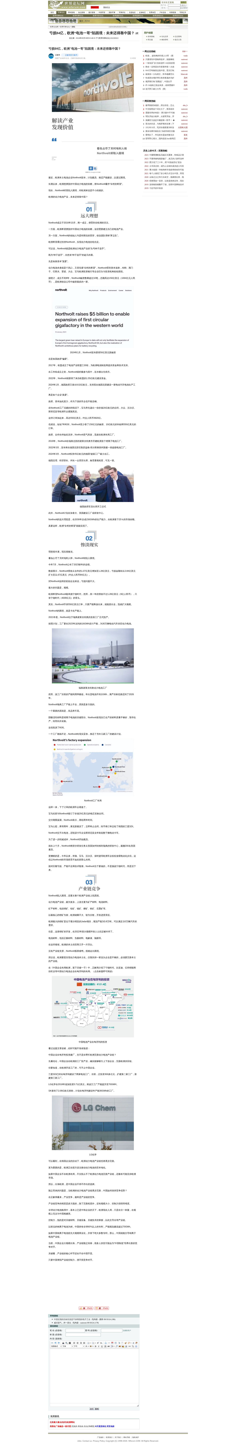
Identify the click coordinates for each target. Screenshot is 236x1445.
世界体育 (152, 12)
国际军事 (112, 12)
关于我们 (118, 1437)
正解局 (57, 55)
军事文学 (183, 12)
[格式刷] (125, 1343)
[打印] (63, 1343)
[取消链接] (132, 1346)
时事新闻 (172, 12)
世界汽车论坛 (98, 16)
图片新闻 (91, 12)
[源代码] (52, 1343)
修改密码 (164, 40)
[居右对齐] (80, 1343)
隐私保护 (135, 1437)
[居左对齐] (74, 1343)
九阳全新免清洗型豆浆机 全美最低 (95, 27)
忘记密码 (178, 36)
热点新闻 (81, 12)
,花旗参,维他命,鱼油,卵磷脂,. (82, 1426)
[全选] (133, 1343)
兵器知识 (132, 12)
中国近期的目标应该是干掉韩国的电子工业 (72, 1319)
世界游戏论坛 (158, 16)
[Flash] (126, 1346)
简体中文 (95, 7)
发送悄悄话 (114, 38)
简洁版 (150, 40)
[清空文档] (122, 1343)
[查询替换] (69, 1343)
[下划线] (102, 1346)
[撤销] (55, 1343)
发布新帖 (151, 36)
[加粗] (95, 1346)
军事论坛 (61, 12)
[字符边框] (105, 1346)
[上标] (97, 1343)
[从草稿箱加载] (136, 1343)
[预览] (66, 1343)
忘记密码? (184, 8)
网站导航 (126, 1437)
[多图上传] (123, 1346)
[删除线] (108, 1346)
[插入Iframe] (118, 1343)
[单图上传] (119, 1346)
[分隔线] (108, 1343)
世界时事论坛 (78, 16)
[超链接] (129, 1346)
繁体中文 (106, 7)
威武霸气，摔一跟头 (62, 1323)
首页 (52, 12)
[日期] (112, 1343)
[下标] (101, 1343)
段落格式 (54, 1346)
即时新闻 (71, 12)
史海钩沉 (142, 12)
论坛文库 (164, 36)
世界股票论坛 (138, 16)
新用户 (183, 2)
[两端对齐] (84, 1343)
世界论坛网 (54, 27)
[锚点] (105, 1343)
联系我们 (109, 1437)
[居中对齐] (77, 1343)
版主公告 (178, 40)
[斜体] (98, 1346)
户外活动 (162, 12)
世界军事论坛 (58, 16)
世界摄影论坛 (118, 16)
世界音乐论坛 (178, 16)
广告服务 (100, 1437)
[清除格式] (116, 1346)
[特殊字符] (136, 1346)
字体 (64, 1346)
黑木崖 (87, 21)
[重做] (58, 1343)
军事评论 (122, 12)
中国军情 (102, 12)
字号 (75, 1346)
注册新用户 (127, 1331)
